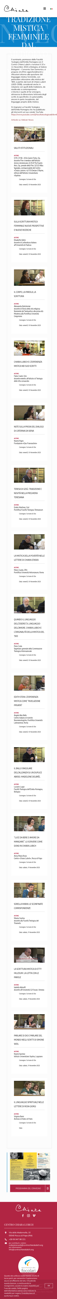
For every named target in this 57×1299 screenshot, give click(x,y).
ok (49, 1286)
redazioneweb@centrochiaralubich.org (26, 1245)
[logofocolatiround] (28, 1257)
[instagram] (28, 1215)
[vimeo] (34, 1215)
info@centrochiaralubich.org (21, 1249)
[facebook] (23, 1215)
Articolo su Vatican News (22, 120)
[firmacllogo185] (16, 6)
